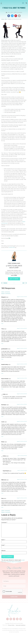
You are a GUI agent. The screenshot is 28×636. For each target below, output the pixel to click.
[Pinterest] (17, 619)
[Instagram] (7, 619)
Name (3, 539)
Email (3, 545)
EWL (6, 19)
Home (2, 19)
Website (3, 550)
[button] (23, 3)
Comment (4, 522)
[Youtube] (20, 619)
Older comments (5, 292)
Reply (2, 323)
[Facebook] (11, 619)
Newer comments (5, 293)
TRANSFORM (11, 247)
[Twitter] (14, 619)
